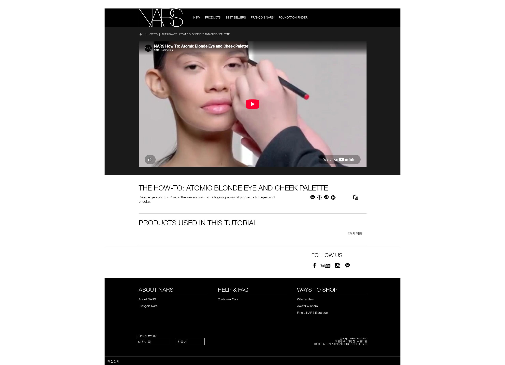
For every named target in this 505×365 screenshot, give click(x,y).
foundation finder (293, 17)
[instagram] (337, 266)
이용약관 (362, 341)
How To (153, 34)
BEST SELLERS (236, 17)
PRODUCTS (213, 17)
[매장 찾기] (365, 4)
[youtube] (325, 266)
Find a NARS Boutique (312, 312)
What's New (305, 299)
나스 (141, 34)
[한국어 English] (190, 341)
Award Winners (307, 306)
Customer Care (228, 299)
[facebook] (314, 266)
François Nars (262, 17)
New (196, 17)
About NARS (147, 299)
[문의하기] (359, 4)
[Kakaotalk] (347, 266)
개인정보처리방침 (345, 341)
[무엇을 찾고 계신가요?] (364, 18)
